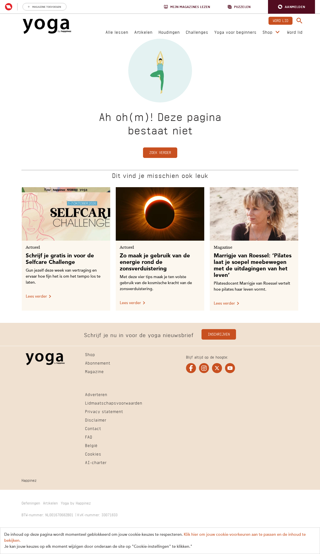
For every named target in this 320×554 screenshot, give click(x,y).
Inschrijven (219, 333)
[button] (291, 7)
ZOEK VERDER (160, 152)
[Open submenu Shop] (277, 32)
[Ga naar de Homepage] (47, 26)
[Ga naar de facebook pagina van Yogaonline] (191, 368)
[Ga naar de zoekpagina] (299, 21)
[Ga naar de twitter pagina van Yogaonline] (217, 368)
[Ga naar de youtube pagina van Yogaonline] (230, 368)
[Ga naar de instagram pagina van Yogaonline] (204, 368)
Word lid (280, 20)
